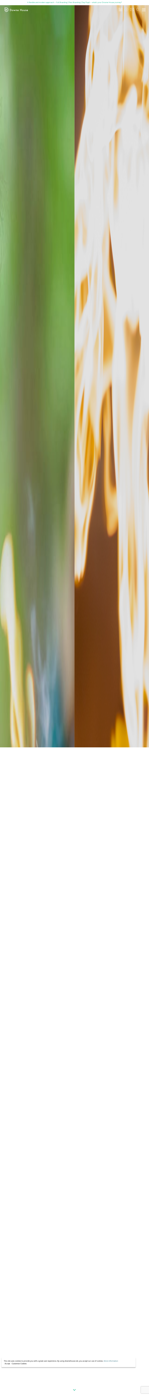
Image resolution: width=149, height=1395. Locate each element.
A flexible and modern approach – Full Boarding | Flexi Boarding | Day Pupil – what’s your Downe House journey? (74, 2)
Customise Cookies (19, 1363)
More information (111, 1361)
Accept (7, 1363)
